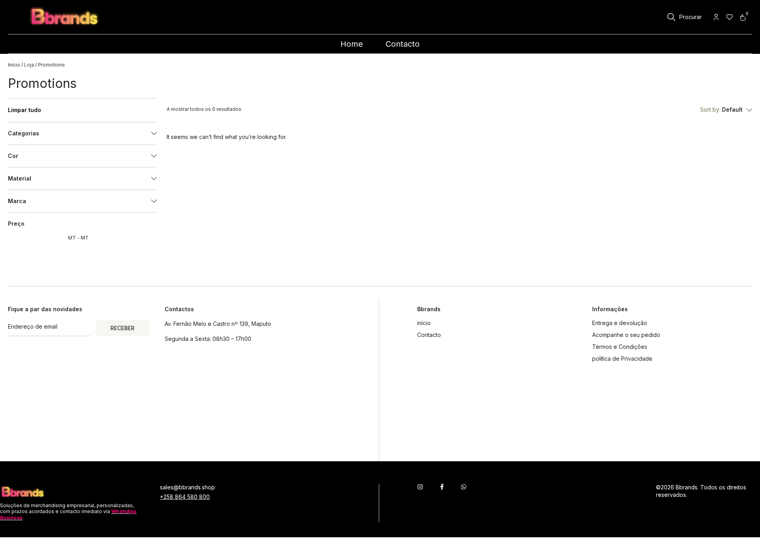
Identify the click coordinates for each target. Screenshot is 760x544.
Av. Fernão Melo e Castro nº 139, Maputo (218, 323)
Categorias (23, 133)
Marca (17, 201)
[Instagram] (420, 487)
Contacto (429, 334)
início (424, 323)
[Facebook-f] (442, 487)
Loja (29, 65)
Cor (13, 156)
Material (19, 178)
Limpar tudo (24, 110)
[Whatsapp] (464, 487)
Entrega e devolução (619, 323)
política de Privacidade (622, 358)
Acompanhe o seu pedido (626, 334)
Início (14, 65)
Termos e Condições (619, 346)
